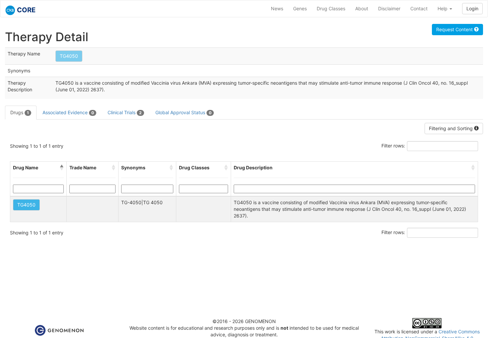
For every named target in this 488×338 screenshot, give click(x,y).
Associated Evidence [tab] (68, 112)
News (277, 8)
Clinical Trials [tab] (125, 112)
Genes (300, 8)
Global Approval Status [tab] (183, 112)
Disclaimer (389, 8)
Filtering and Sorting (451, 128)
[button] (62, 167)
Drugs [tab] (19, 112)
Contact (419, 8)
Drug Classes (331, 8)
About (361, 8)
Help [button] (443, 8)
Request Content (455, 29)
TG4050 (69, 56)
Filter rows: (393, 145)
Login (472, 8)
